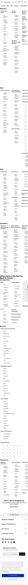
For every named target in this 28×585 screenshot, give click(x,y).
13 (25, 143)
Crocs (4, 343)
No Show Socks (5, 322)
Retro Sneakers (5, 255)
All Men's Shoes (5, 93)
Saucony (5, 388)
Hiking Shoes (5, 43)
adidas (4, 368)
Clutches (5, 290)
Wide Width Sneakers (17, 124)
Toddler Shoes (5, 178)
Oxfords (5, 120)
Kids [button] (12, 5)
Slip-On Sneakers (17, 68)
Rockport (5, 420)
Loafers (5, 46)
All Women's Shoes (5, 16)
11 (25, 132)
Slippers (5, 59)
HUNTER (5, 411)
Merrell (5, 418)
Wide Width (4, 492)
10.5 (25, 129)
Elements (5, 406)
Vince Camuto (6, 363)
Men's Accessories (16, 314)
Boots (4, 25)
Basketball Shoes (17, 101)
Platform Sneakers (5, 252)
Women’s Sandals (17, 16)
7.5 (25, 108)
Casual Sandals (16, 19)
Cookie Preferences (13, 579)
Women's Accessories (14, 310)
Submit (22, 554)
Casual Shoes (5, 28)
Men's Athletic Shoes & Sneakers (17, 96)
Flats (4, 37)
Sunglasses (16, 306)
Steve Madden (6, 358)
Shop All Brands (5, 442)
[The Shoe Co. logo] (7, 2)
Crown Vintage (6, 434)
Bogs (4, 401)
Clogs (4, 31)
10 (25, 125)
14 (25, 146)
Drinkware (16, 288)
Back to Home (14, 506)
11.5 (25, 136)
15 (25, 150)
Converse (5, 376)
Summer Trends (24, 31)
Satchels (5, 296)
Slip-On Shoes (5, 56)
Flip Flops (17, 26)
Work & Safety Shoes (5, 63)
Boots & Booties (5, 476)
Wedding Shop (24, 36)
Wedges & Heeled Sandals (17, 36)
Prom (23, 24)
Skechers (5, 390)
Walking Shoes (16, 71)
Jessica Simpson (7, 348)
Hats (15, 298)
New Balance (6, 381)
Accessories (6, 494)
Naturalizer (6, 353)
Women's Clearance (5, 467)
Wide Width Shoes (4, 214)
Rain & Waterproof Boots (6, 50)
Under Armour (6, 393)
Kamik (4, 416)
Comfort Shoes (5, 34)
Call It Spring (6, 336)
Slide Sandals (16, 142)
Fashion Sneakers (17, 60)
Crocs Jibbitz (15, 292)
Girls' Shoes (16, 200)
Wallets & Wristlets (5, 305)
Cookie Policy (6, 571)
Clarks (4, 338)
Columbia (5, 403)
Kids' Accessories (16, 317)
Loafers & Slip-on (17, 487)
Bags (4, 285)
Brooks (5, 373)
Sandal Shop (24, 27)
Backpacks (6, 287)
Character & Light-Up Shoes (5, 194)
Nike (4, 383)
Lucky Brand (6, 350)
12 (25, 139)
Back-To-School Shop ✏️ (24, 12)
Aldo (4, 331)
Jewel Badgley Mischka (8, 413)
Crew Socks (4, 318)
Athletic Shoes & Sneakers (5, 21)
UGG (4, 428)
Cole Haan (5, 341)
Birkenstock (6, 333)
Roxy (4, 355)
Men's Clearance (17, 465)
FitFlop (5, 346)
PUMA (4, 385)
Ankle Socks (4, 315)
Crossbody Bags (5, 293)
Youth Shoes (4, 182)
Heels (4, 40)
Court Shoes (16, 57)
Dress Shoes (4, 111)
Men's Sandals (16, 132)
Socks (4, 311)
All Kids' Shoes (5, 175)
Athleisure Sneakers (17, 53)
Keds (4, 378)
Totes (4, 302)
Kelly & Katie (6, 436)
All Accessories (17, 285)
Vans (4, 395)
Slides (16, 32)
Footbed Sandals (16, 29)
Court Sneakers (16, 243)
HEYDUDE (5, 408)
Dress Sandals (16, 23)
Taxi (4, 360)
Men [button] (8, 5)
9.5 (25, 122)
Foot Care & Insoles (17, 295)
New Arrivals (24, 40)
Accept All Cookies (12, 575)
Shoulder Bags (5, 299)
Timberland (6, 425)
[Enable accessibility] (26, 289)
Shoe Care (16, 301)
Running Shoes (16, 64)
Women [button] (3, 5)
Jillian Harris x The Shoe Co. (24, 19)
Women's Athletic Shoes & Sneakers (17, 48)
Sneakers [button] (16, 5)
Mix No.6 (5, 438)
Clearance (25, 44)
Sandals (5, 53)
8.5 (25, 115)
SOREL (5, 423)
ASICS (4, 371)
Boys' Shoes (16, 175)
